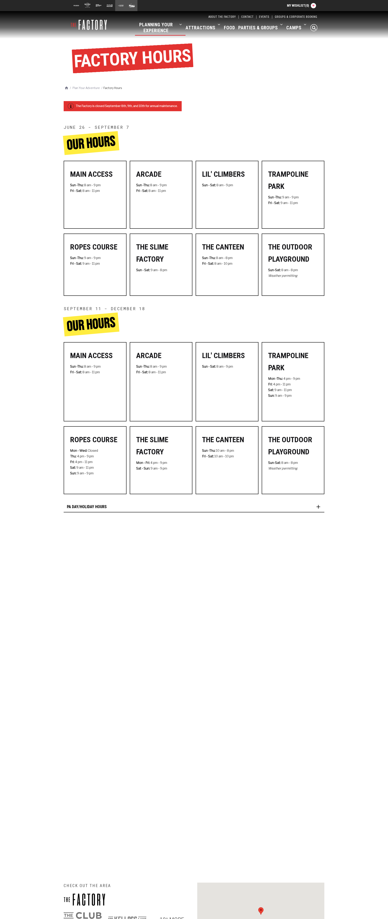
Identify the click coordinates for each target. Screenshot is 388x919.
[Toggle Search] (313, 28)
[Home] (91, 25)
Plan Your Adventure (86, 88)
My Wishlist (298, 5)
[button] (194, 506)
